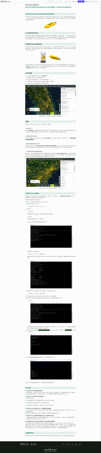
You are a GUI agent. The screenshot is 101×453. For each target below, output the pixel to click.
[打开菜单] (99, 1)
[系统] (91, 1)
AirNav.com (37, 67)
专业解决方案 (74, 1)
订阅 (69, 1)
